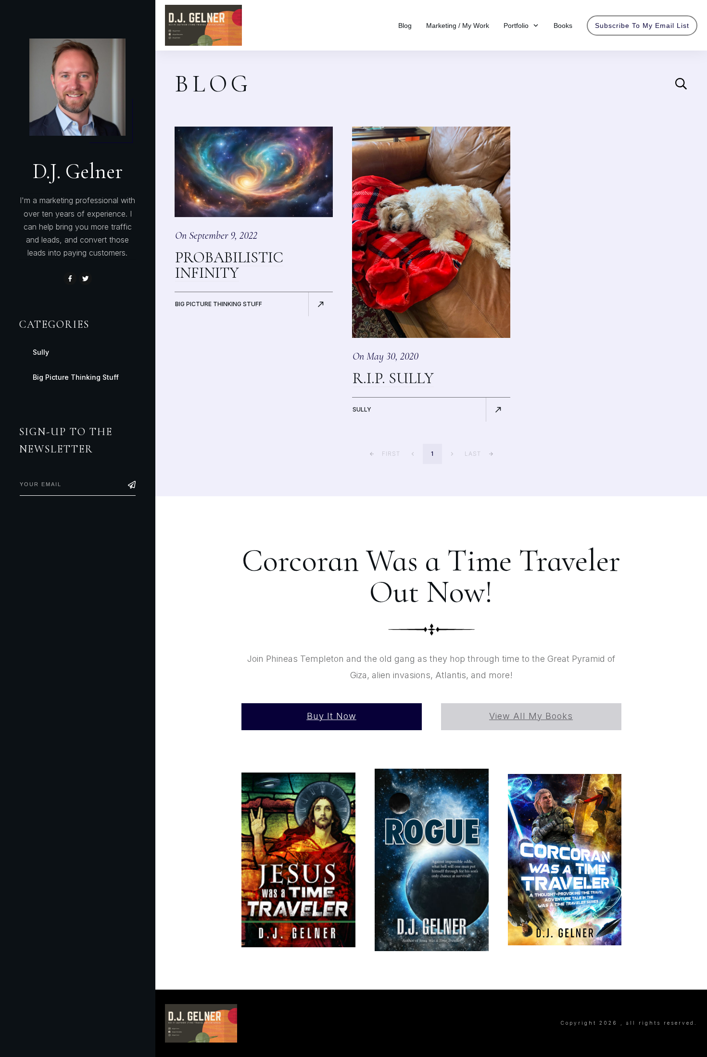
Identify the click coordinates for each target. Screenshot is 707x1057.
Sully (362, 409)
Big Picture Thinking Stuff (218, 304)
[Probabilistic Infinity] (254, 172)
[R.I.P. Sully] (431, 232)
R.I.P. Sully (393, 378)
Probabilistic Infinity (229, 265)
